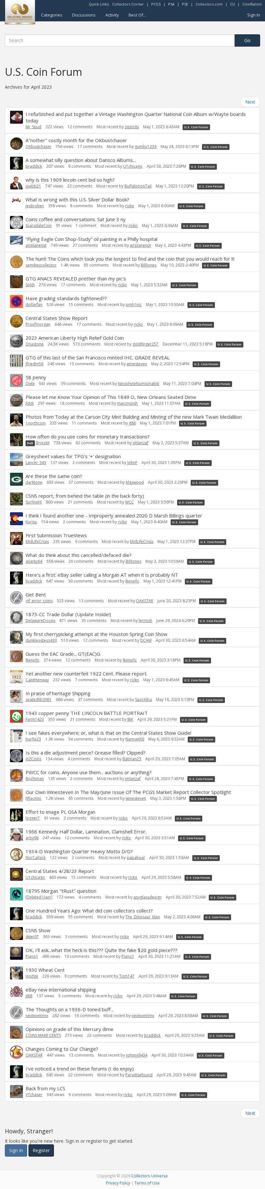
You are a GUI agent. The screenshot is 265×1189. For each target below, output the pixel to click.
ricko (129, 206)
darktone (34, 482)
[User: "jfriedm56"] (16, 360)
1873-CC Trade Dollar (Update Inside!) (68, 614)
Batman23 (131, 759)
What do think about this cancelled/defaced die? (79, 555)
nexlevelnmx (37, 1015)
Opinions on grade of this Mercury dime (69, 1029)
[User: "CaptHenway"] (16, 676)
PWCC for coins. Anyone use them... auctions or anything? (89, 772)
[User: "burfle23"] (16, 736)
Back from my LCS (45, 1088)
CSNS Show (38, 930)
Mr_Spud (33, 127)
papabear (136, 857)
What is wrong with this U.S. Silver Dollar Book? (77, 199)
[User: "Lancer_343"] (16, 459)
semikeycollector (41, 265)
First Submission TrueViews (56, 535)
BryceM (42, 443)
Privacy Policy (118, 1182)
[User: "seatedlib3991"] (16, 696)
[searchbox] (120, 40)
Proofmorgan (38, 324)
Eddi (30, 403)
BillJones (148, 265)
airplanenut (36, 245)
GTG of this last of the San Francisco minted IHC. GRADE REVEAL (98, 357)
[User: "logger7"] (16, 815)
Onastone (35, 344)
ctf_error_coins (39, 601)
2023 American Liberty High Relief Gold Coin (75, 337)
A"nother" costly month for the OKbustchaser (76, 140)
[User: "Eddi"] (16, 400)
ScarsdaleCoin (39, 225)
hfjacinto (33, 798)
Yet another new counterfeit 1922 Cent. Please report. (86, 673)
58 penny (36, 377)
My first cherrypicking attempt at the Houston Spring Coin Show (96, 634)
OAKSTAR (144, 601)
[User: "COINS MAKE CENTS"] (16, 1032)
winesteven (137, 364)
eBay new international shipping (61, 989)
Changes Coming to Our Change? (62, 1049)
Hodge (32, 976)
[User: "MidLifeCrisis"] (16, 538)
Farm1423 (35, 719)
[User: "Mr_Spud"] (16, 117)
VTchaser (34, 1094)
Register (41, 1150)
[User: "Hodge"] (16, 973)
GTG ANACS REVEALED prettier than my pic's (76, 278)
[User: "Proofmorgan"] (16, 321)
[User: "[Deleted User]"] (16, 894)
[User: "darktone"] (16, 479)
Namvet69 (134, 739)
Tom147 (126, 976)
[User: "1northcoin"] (16, 419)
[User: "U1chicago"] (16, 874)
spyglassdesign (147, 897)
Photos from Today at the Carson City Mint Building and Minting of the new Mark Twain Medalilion (134, 416)
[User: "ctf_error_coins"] (16, 597)
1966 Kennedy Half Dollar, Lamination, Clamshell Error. (86, 831)
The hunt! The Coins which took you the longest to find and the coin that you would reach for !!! (130, 258)
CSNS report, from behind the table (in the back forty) (85, 496)
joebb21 (33, 186)
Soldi (30, 285)
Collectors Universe (149, 1175)
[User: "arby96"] (16, 834)
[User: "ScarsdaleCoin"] (16, 222)
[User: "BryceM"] (16, 439)
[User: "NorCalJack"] (16, 854)
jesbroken (35, 206)
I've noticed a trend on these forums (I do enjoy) (80, 1068)
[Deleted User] (39, 897)
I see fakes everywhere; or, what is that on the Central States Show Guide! (108, 733)
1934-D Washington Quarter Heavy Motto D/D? (79, 851)
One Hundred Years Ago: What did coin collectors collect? (89, 910)
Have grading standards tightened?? (66, 298)
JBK (130, 719)
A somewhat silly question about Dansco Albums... (81, 160)
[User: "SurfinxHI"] (16, 499)
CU (232, 4)
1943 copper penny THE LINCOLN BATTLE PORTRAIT (87, 713)
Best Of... (137, 15)
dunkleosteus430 (41, 640)
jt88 (132, 423)
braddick (34, 166)
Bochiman (35, 778)
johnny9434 (136, 1055)
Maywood (135, 482)
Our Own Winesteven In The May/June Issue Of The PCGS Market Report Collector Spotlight (128, 792)
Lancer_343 (36, 462)
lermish (145, 620)
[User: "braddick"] (16, 163)
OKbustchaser (38, 146)
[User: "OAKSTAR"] (16, 1052)
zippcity (132, 127)
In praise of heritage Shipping (58, 693)
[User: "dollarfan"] (16, 301)
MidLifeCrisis (37, 541)
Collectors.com (209, 4)
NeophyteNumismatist (138, 383)
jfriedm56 (34, 364)
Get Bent (36, 594)
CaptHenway (37, 680)
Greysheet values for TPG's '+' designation (73, 456)
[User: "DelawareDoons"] (16, 617)
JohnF (132, 462)
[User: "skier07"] (16, 933)
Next (250, 102)
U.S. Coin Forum (196, 127)
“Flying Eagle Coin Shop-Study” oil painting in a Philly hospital (91, 239)
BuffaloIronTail (138, 186)
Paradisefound (139, 1075)
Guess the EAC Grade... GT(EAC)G (63, 654)
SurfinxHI (34, 502)
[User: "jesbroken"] (16, 200)
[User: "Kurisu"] (16, 518)
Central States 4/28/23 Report (60, 871)
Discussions (84, 15)
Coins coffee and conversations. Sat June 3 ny (76, 219)
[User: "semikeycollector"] (16, 261)
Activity (112, 15)
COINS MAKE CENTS (43, 1035)
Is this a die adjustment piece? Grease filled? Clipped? (85, 752)
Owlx (30, 383)
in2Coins (33, 759)
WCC (129, 502)
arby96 (32, 838)
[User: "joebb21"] (16, 182)
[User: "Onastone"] (16, 340)
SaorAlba (143, 699)
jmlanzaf (140, 443)
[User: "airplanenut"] (16, 240)
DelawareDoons (40, 620)
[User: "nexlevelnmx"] (16, 1012)
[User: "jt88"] (16, 991)
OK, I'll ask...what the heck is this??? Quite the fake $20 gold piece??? (101, 950)
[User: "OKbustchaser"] (16, 143)
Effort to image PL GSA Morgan (60, 812)
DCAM (146, 640)
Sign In (253, 15)
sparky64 (34, 561)
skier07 (32, 936)
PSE (185, 4)
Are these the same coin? (54, 476)
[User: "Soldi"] (16, 281)
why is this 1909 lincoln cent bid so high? (70, 179)
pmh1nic (134, 304)
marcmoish (127, 403)
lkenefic (132, 581)
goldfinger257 (145, 344)
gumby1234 (145, 146)
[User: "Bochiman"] (16, 775)
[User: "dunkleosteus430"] (16, 637)
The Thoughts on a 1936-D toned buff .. (70, 1009)
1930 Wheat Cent (45, 970)
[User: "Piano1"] (16, 953)
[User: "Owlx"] (16, 380)
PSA (171, 4)
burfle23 (33, 739)
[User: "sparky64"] (16, 558)
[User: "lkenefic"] (16, 656)
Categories (51, 15)
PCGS (156, 4)
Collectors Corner (128, 4)
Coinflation (252, 4)
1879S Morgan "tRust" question (61, 891)
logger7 (33, 818)
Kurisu (31, 522)
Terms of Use (147, 1182)
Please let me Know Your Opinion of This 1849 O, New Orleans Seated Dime (111, 397)
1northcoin (36, 423)
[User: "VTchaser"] (16, 1091)
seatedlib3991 (39, 699)
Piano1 (32, 956)
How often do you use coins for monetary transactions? (88, 436)
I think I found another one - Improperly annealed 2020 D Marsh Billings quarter (114, 515)
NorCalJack (36, 857)
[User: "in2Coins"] (16, 755)
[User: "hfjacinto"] (16, 795)
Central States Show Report (57, 318)
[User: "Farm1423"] (16, 716)
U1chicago (133, 166)
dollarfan (34, 304)
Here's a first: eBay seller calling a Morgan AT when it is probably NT (102, 575)
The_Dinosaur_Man (142, 917)
